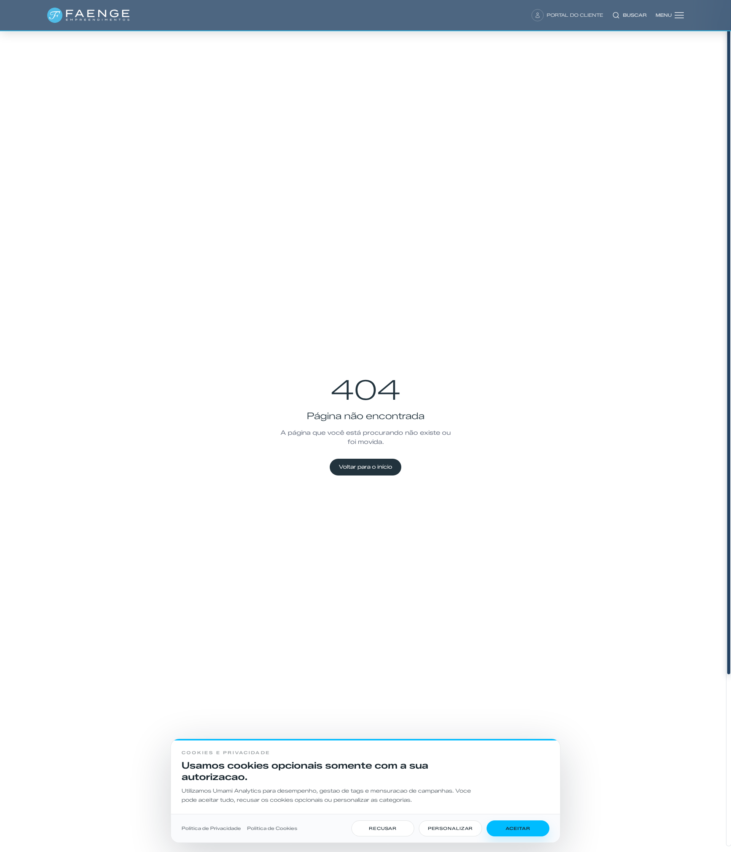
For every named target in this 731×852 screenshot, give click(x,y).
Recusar (383, 828)
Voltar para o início (365, 467)
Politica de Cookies (272, 828)
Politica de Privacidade (211, 828)
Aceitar (518, 828)
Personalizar (450, 828)
